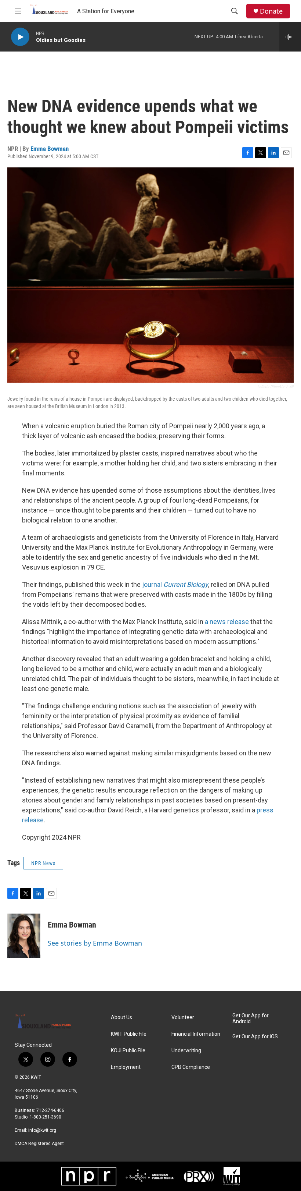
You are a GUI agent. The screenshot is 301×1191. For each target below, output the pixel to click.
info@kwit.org (42, 1130)
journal (175, 584)
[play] (20, 37)
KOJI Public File (128, 1050)
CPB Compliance (190, 1067)
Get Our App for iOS (255, 1036)
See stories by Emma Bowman (95, 943)
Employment (126, 1067)
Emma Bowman (49, 148)
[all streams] (290, 37)
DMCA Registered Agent (39, 1143)
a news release (227, 621)
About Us (121, 1017)
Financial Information (195, 1034)
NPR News (43, 863)
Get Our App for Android (250, 1018)
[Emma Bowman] (23, 936)
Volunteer (182, 1017)
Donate (271, 11)
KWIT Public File (128, 1034)
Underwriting (186, 1050)
